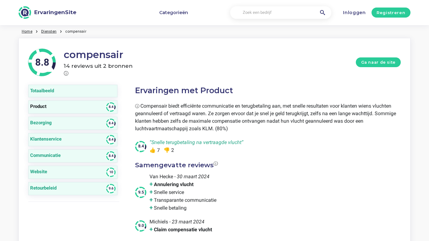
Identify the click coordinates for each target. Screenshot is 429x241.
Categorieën (173, 12)
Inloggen (354, 12)
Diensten (49, 31)
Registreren (391, 12)
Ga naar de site (378, 62)
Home (27, 31)
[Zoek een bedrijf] (322, 12)
